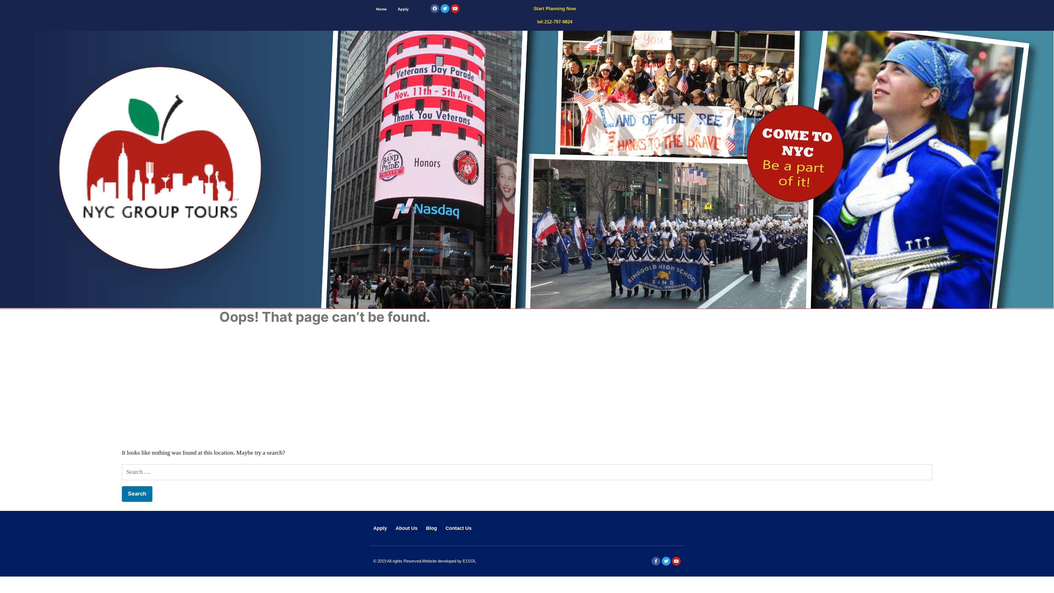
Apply (403, 9)
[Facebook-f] (656, 561)
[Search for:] (527, 472)
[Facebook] (434, 8)
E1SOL (469, 561)
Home (381, 9)
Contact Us (458, 528)
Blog (431, 528)
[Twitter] (445, 8)
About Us (406, 528)
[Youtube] (455, 8)
